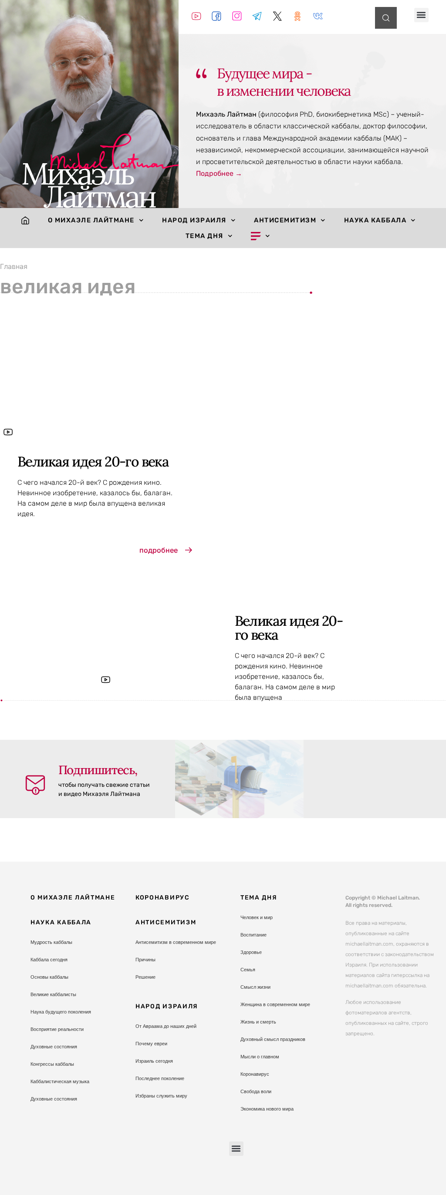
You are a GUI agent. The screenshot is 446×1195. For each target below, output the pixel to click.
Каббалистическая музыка (59, 1081)
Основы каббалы (49, 977)
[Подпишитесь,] (35, 785)
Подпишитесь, (97, 770)
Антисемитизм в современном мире (175, 942)
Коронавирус (162, 897)
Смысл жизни (255, 987)
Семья (247, 969)
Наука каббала (375, 220)
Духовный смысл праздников (272, 1039)
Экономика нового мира (267, 1108)
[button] (421, 15)
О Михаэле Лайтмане (91, 220)
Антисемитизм (285, 220)
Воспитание (253, 934)
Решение (145, 977)
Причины (145, 959)
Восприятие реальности (57, 1029)
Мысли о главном (259, 1056)
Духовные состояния (53, 1046)
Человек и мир (256, 917)
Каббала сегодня (49, 959)
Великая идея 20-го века (93, 461)
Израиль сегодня (154, 1061)
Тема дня (204, 236)
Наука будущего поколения (60, 1011)
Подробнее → (219, 173)
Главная (13, 266)
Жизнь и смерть (258, 1021)
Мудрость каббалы (51, 942)
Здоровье (251, 952)
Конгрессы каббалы (52, 1064)
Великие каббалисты (53, 994)
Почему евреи (151, 1043)
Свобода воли (255, 1091)
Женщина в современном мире (275, 1004)
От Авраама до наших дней (165, 1026)
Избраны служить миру (161, 1095)
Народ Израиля (194, 220)
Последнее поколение (159, 1078)
